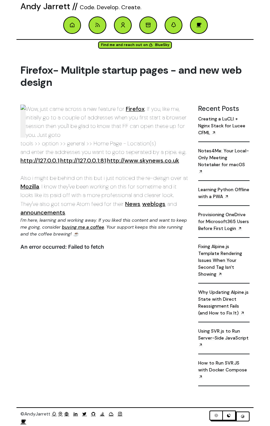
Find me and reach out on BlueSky (135, 45)
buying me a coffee (83, 227)
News (132, 204)
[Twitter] (86, 414)
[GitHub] (94, 414)
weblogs (153, 204)
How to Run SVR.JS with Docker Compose (222, 366)
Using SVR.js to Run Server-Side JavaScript (223, 334)
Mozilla (29, 186)
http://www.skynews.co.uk (143, 160)
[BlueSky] (112, 414)
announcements (42, 212)
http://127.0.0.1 (39, 160)
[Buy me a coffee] (23, 422)
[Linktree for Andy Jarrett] (173, 25)
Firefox (135, 109)
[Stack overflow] (103, 414)
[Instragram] (121, 414)
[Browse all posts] (148, 25)
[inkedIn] (77, 414)
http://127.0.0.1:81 (83, 160)
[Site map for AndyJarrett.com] (60, 414)
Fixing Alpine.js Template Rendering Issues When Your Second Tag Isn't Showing (220, 260)
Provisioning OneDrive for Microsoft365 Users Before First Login (223, 221)
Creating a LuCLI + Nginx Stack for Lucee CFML (221, 126)
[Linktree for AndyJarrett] (54, 414)
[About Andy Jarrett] (123, 25)
